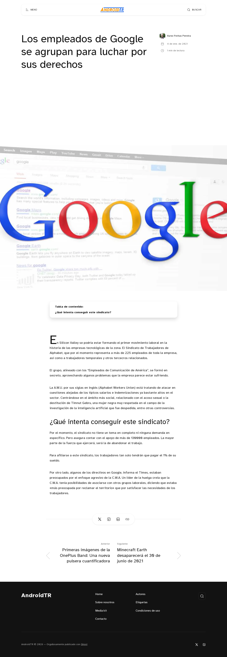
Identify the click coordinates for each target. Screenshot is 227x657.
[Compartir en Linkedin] (118, 519)
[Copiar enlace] (127, 519)
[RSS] (204, 644)
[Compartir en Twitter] (100, 519)
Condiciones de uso (148, 610)
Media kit (101, 610)
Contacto (101, 618)
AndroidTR (36, 596)
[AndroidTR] (112, 9)
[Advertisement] (113, 118)
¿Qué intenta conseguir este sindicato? (83, 312)
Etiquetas (142, 602)
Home (99, 594)
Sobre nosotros (104, 602)
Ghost (84, 644)
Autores (140, 594)
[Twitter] (196, 644)
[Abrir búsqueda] (202, 596)
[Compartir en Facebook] (109, 519)
